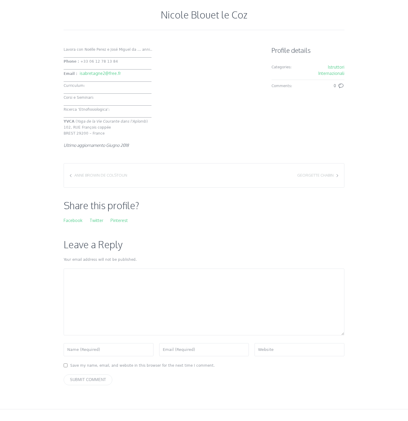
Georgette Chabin (315, 175)
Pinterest (119, 220)
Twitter (96, 220)
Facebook (73, 220)
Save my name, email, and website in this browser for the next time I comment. (142, 365)
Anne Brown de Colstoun (100, 175)
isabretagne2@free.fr (100, 73)
